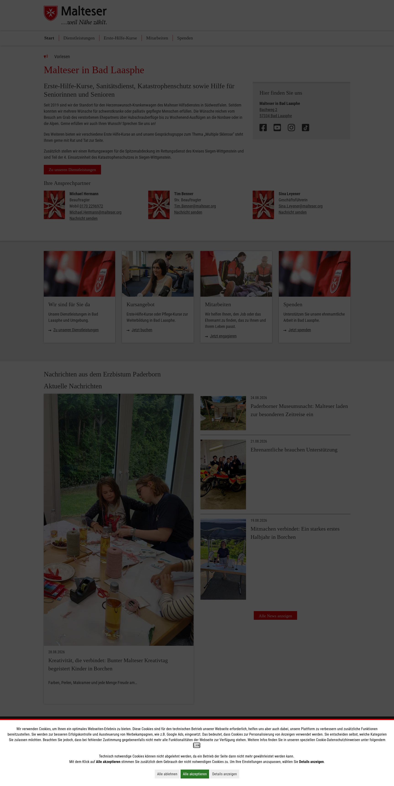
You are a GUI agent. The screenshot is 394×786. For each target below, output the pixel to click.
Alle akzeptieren (196, 774)
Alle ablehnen (168, 774)
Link (197, 745)
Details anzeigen (225, 774)
